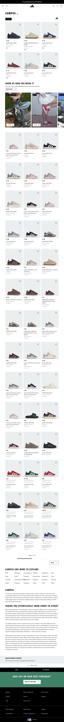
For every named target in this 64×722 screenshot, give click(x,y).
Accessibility (44, 713)
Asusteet (7, 579)
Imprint (25, 696)
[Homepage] (32, 7)
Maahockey (27, 579)
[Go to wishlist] (7, 6)
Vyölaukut (45, 579)
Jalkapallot (45, 573)
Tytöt (6, 573)
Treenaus (26, 576)
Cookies (43, 709)
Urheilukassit (28, 573)
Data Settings (26, 709)
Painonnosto (36, 576)
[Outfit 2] (44, 110)
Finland (34, 719)
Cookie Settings (10, 709)
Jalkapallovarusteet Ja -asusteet (20, 580)
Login (16, 669)
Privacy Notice (9, 713)
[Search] (57, 6)
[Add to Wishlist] (20, 25)
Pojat (6, 576)
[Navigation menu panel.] (3, 6)
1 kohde (9, 125)
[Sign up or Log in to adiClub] (53, 6)
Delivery (8, 692)
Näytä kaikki (9, 89)
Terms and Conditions (29, 713)
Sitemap (8, 696)
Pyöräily (35, 573)
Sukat (16, 576)
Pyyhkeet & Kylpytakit (45, 576)
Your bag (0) (46, 669)
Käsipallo (35, 579)
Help (7, 700)
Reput (7, 583)
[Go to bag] (61, 6)
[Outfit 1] (18, 110)
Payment (43, 696)
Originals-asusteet (17, 583)
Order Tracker (44, 692)
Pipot (43, 583)
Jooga (34, 583)
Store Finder (26, 700)
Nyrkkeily (26, 583)
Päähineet (17, 573)
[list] (29, 19)
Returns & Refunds (28, 692)
